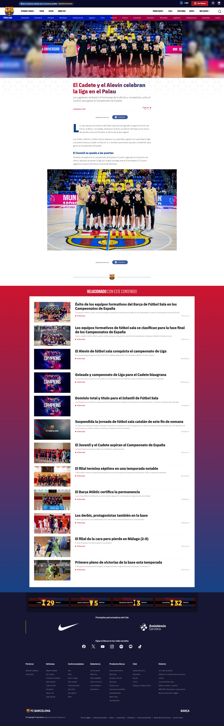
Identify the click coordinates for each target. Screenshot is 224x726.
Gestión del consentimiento (162, 717)
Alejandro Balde (51, 670)
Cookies (111, 717)
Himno (135, 682)
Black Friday (113, 697)
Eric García (49, 689)
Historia (125, 18)
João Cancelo (50, 697)
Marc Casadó (72, 682)
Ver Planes (201, 3)
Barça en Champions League (168, 693)
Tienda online (114, 685)
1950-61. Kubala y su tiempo (168, 685)
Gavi (69, 670)
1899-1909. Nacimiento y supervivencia (172, 689)
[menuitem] (219, 2)
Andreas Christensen (53, 678)
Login (184, 3)
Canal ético (136, 674)
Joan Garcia (30, 674)
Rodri (70, 697)
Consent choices (178, 717)
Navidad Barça (114, 700)
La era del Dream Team (166, 682)
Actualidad (25, 18)
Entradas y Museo (27, 11)
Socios (191, 11)
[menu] (219, 3)
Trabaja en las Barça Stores (142, 685)
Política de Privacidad (99, 717)
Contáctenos (131, 717)
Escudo (135, 678)
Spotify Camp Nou (139, 670)
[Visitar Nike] (68, 627)
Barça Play (62, 11)
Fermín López (72, 678)
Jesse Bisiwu (94, 689)
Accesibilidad (121, 717)
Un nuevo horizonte (165, 670)
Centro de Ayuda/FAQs (117, 689)
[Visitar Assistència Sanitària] (153, 627)
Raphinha (93, 674)
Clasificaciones (78, 18)
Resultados (63, 18)
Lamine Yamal (95, 670)
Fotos (103, 18)
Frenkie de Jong (73, 685)
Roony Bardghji (95, 678)
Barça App (112, 682)
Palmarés (113, 18)
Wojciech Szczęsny (32, 670)
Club (170, 11)
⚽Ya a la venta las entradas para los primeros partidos (46, 4)
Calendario (38, 18)
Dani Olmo (71, 689)
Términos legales (86, 717)
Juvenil (217, 18)
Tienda (41, 11)
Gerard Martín (51, 682)
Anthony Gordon (96, 682)
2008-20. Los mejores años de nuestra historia (172, 676)
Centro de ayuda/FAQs (144, 717)
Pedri (70, 674)
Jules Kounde (50, 685)
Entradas (51, 18)
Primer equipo (158, 11)
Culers (51, 11)
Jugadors (92, 18)
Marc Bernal (72, 693)
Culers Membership (116, 670)
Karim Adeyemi (95, 685)
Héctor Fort (50, 693)
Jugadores (176, 18)
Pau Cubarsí (50, 674)
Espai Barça (181, 11)
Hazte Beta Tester (115, 693)
